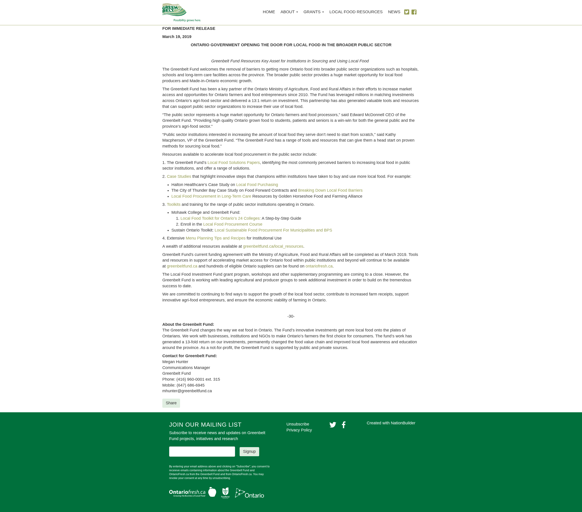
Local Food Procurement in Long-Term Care (211, 196)
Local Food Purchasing (257, 184)
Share (171, 403)
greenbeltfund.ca (182, 266)
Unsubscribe (297, 424)
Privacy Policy (299, 430)
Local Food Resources (356, 12)
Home (269, 12)
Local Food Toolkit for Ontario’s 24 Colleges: (221, 218)
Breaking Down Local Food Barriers (330, 190)
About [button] (288, 12)
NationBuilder (403, 423)
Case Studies (179, 176)
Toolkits (174, 204)
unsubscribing (221, 478)
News (394, 12)
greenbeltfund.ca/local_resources (273, 246)
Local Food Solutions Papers (234, 162)
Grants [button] (313, 12)
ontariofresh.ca (319, 266)
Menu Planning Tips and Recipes (216, 238)
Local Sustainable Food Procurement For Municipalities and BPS (274, 230)
